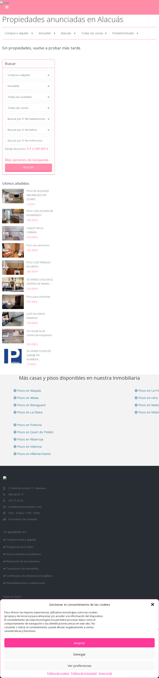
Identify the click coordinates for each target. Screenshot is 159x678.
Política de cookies (58, 673)
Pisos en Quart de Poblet (34, 432)
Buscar (28, 167)
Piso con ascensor (37, 245)
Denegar (79, 654)
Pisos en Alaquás (28, 390)
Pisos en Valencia (29, 446)
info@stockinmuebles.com (25, 507)
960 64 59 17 (15, 494)
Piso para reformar (38, 297)
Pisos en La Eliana (29, 412)
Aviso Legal (105, 673)
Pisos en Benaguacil (30, 405)
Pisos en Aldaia (27, 398)
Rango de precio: (15, 148)
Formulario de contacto (22, 519)
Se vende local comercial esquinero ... (39, 335)
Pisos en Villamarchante (33, 454)
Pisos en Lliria (147, 398)
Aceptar (79, 643)
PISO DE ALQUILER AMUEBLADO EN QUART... (37, 195)
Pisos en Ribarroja (29, 439)
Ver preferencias (80, 666)
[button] (153, 604)
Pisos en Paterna (29, 425)
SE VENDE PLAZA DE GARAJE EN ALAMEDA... (38, 355)
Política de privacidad (84, 673)
